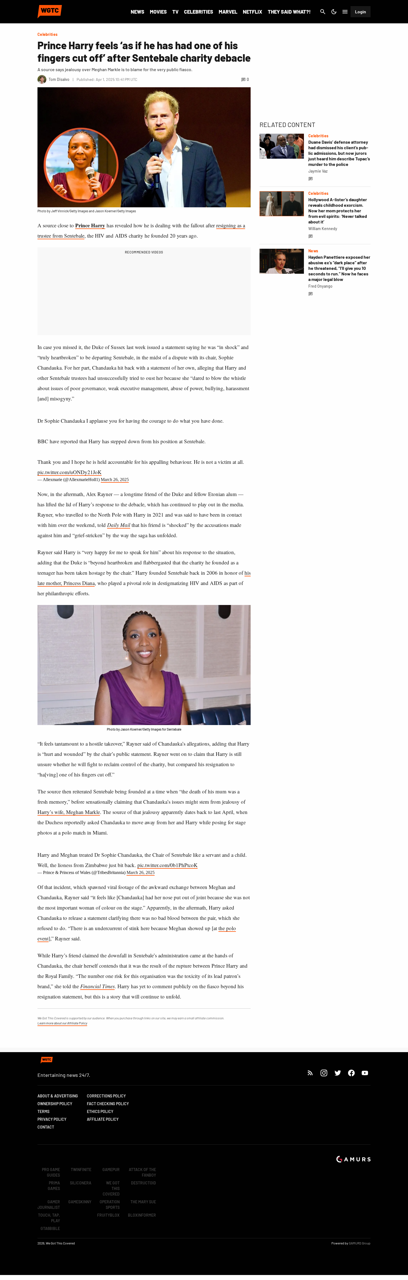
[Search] (322, 11)
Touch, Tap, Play (49, 1218)
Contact (45, 1127)
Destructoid (143, 1183)
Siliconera (80, 1183)
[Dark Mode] (333, 11)
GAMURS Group (360, 1243)
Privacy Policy (51, 1119)
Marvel (228, 12)
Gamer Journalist (48, 1204)
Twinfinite (81, 1169)
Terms (43, 1111)
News (137, 12)
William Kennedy (322, 228)
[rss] (310, 1073)
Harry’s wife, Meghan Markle (68, 811)
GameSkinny (79, 1201)
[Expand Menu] (345, 11)
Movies (158, 12)
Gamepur (111, 1169)
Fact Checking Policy (108, 1103)
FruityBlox (108, 1215)
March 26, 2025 (115, 479)
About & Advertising (57, 1096)
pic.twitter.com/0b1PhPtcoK (167, 864)
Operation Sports (110, 1204)
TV (175, 12)
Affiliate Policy (103, 1119)
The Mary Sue (143, 1201)
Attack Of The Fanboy (142, 1172)
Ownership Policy (54, 1103)
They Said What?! (289, 12)
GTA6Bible (50, 1228)
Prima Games (54, 1186)
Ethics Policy (100, 1111)
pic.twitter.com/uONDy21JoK (69, 472)
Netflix (252, 12)
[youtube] (365, 1073)
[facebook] (351, 1073)
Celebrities (198, 12)
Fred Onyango (320, 286)
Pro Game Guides (51, 1172)
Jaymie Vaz (318, 171)
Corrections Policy (106, 1096)
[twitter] (337, 1073)
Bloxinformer (142, 1215)
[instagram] (323, 1073)
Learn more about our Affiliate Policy (62, 1023)
